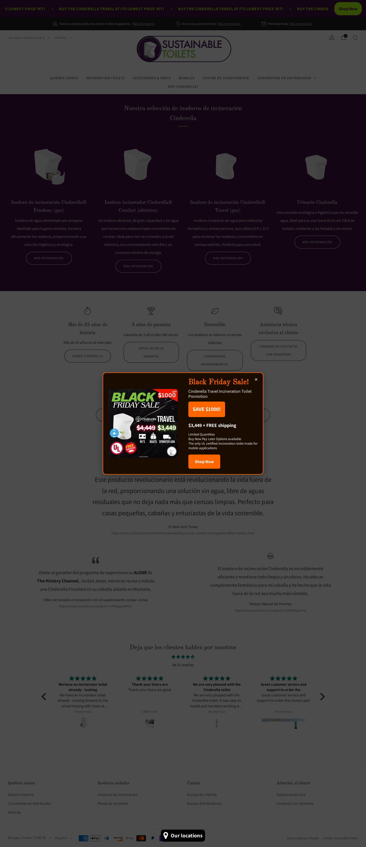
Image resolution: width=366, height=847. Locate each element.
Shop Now (204, 461)
